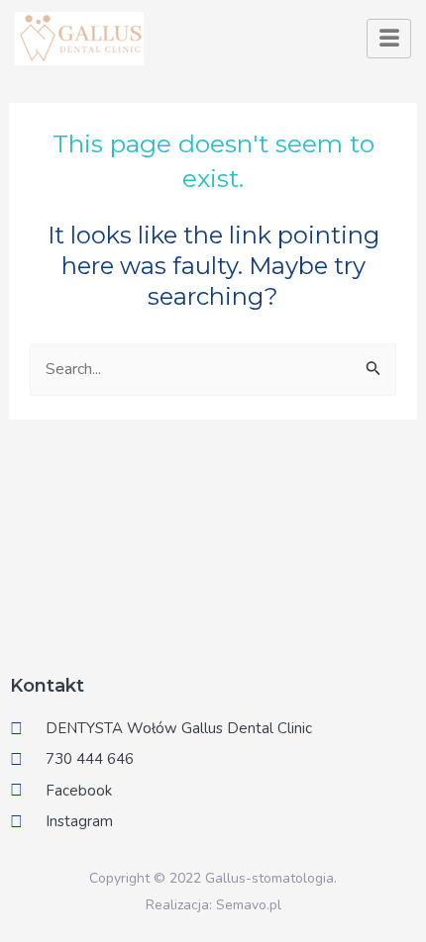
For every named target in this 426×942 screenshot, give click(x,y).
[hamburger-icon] (389, 38)
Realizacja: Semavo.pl (213, 904)
